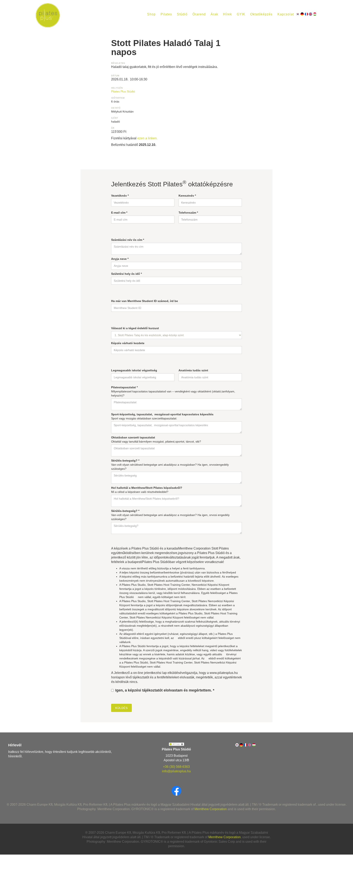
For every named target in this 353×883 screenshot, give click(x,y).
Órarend (199, 14)
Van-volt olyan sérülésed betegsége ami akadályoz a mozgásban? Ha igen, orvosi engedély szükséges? (170, 515)
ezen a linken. (147, 138)
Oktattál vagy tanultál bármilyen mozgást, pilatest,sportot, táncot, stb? (156, 439)
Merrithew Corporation (210, 809)
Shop (151, 14)
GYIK (241, 14)
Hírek (227, 14)
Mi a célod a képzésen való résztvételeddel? (146, 489)
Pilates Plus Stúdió (123, 91)
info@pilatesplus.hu (176, 771)
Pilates (166, 14)
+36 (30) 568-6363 (176, 766)
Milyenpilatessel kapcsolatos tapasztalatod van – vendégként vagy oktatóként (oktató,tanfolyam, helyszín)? (173, 391)
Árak (214, 14)
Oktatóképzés (261, 14)
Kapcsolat (285, 14)
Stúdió (182, 14)
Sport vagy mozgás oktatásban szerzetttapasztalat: (162, 416)
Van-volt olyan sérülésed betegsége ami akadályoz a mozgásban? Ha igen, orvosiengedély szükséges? (170, 464)
